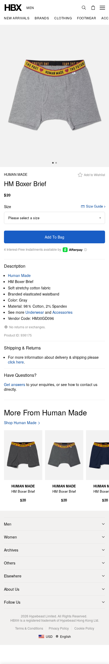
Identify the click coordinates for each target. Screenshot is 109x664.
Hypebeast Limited (42, 616)
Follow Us (12, 602)
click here (16, 362)
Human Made (16, 174)
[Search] (84, 7)
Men (30, 7)
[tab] (53, 163)
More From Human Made (45, 412)
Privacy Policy (59, 628)
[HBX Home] (13, 7)
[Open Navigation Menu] (102, 7)
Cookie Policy (84, 628)
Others (9, 563)
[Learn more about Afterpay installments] (85, 249)
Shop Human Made (20, 423)
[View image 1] (54, 96)
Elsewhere (12, 575)
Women (10, 537)
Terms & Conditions (29, 628)
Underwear (34, 312)
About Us (11, 589)
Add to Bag (54, 237)
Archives (11, 550)
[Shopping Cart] (93, 7)
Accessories (62, 312)
